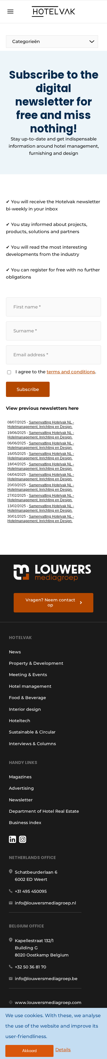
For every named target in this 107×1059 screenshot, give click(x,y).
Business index (25, 822)
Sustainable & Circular (32, 732)
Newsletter (21, 800)
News (15, 652)
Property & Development (36, 663)
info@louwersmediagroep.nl (45, 903)
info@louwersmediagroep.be (46, 978)
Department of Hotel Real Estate (44, 811)
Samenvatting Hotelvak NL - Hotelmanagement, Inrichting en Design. (40, 424)
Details (63, 1049)
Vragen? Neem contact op (50, 602)
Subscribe (28, 389)
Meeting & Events (28, 674)
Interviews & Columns (32, 743)
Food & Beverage (27, 697)
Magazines (20, 777)
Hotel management (30, 686)
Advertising (21, 788)
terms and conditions (71, 372)
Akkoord (29, 1051)
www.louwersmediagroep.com (48, 1002)
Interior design (25, 709)
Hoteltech (19, 720)
